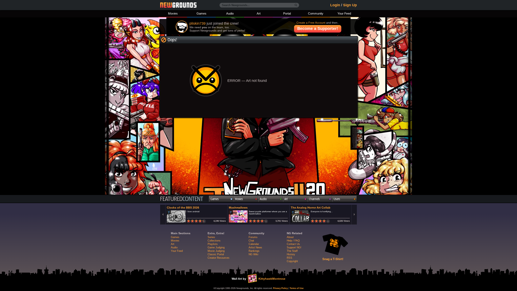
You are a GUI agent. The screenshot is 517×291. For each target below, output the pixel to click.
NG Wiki (253, 254)
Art (259, 13)
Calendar (254, 244)
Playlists (213, 244)
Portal (287, 13)
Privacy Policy (280, 288)
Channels (314, 199)
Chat (251, 240)
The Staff (292, 250)
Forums (253, 237)
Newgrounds (178, 5)
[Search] (296, 5)
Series (211, 237)
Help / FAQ (293, 240)
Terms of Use (297, 288)
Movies (173, 13)
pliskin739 (197, 23)
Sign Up (350, 5)
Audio (230, 13)
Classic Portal (216, 254)
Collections (214, 240)
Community (315, 13)
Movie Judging (216, 250)
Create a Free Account (310, 22)
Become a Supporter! (317, 28)
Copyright (292, 261)
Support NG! (294, 247)
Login (335, 5)
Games (201, 13)
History (291, 254)
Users (337, 199)
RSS (289, 257)
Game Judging (216, 247)
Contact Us (293, 244)
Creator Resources (218, 257)
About (290, 237)
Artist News (255, 247)
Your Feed (344, 13)
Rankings (254, 250)
